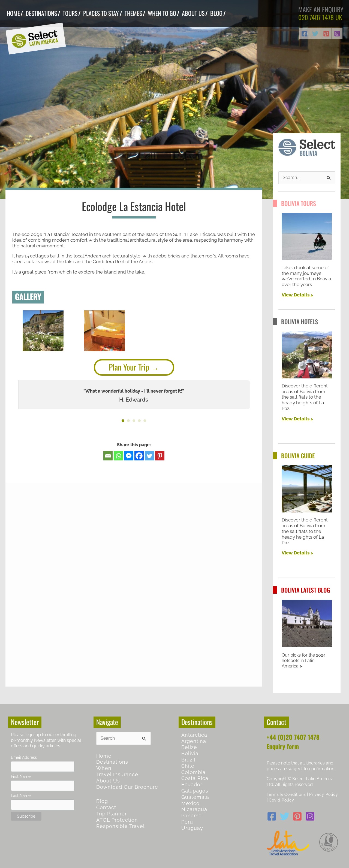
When (104, 768)
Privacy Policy (323, 794)
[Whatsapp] (118, 455)
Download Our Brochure (127, 787)
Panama (191, 815)
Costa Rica (194, 778)
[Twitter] (315, 33)
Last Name (21, 795)
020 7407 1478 (316, 17)
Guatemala (195, 797)
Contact (106, 807)
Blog (102, 801)
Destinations (112, 762)
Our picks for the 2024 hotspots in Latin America (304, 660)
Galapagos (194, 791)
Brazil (188, 760)
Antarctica (194, 735)
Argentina (193, 741)
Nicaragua (194, 809)
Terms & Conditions (286, 794)
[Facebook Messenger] (128, 455)
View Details (295, 418)
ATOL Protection (117, 820)
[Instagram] (337, 33)
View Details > (297, 295)
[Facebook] (304, 33)
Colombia (193, 772)
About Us (108, 781)
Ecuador (191, 784)
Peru (187, 822)
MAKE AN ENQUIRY (321, 9)
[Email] (108, 455)
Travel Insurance (117, 774)
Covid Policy (281, 800)
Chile (187, 766)
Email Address (24, 757)
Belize (189, 747)
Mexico (190, 803)
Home (104, 756)
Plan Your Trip (129, 367)
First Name (21, 776)
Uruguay (192, 828)
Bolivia (189, 753)
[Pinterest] (326, 33)
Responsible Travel (120, 826)
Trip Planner (111, 814)
